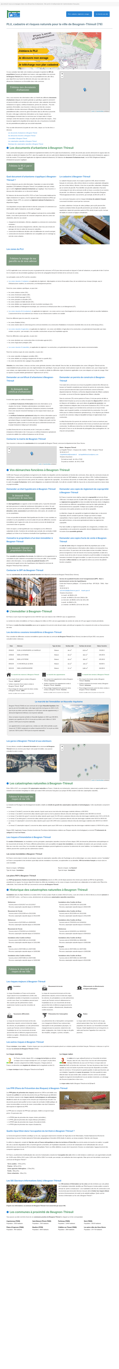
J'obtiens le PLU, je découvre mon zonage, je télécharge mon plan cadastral (59, 50)
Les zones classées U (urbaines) (19, 281)
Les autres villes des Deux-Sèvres (95, 1227)
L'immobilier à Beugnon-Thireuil (17, 138)
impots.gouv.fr (85, 590)
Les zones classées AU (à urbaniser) (20, 311)
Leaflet (92, 111)
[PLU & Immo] (14, 14)
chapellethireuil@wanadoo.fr (68, 454)
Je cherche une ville (102, 14)
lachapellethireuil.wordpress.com (88, 454)
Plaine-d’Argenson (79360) (15, 1227)
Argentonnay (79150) (13, 1221)
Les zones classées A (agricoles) (19, 329)
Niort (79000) (88, 1221)
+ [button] (62, 74)
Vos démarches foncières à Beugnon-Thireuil (21, 135)
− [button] (62, 76)
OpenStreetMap (99, 111)
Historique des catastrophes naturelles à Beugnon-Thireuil (25, 144)
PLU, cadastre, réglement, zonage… (79, 14)
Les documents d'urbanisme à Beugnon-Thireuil (22, 133)
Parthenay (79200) (64, 1221)
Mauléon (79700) (37, 1227)
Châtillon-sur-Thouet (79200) (67, 1227)
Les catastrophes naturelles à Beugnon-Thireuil (22, 141)
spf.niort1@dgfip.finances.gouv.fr (70, 590)
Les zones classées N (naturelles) (19, 347)
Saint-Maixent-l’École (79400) (41, 1221)
